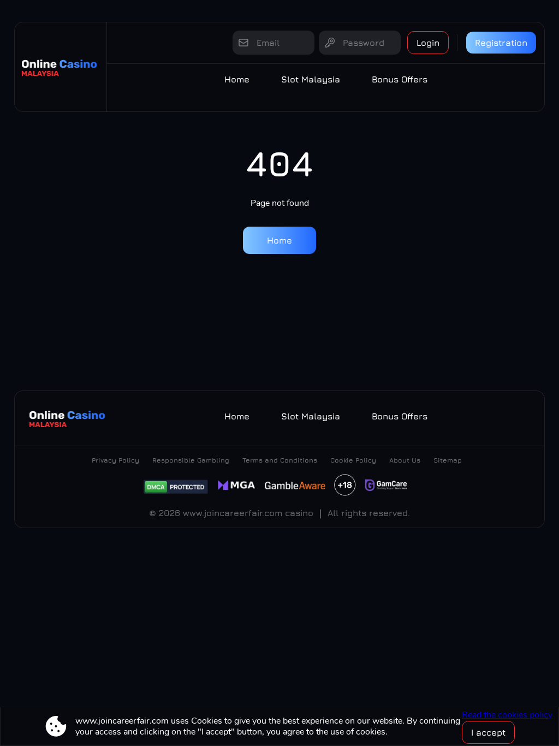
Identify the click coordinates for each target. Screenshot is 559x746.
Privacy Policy (115, 460)
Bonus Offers (399, 79)
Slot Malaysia (310, 79)
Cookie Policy (353, 460)
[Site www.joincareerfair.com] (60, 67)
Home (236, 79)
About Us (404, 460)
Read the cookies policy (507, 715)
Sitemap (447, 460)
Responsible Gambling (190, 460)
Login (428, 43)
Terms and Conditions (279, 460)
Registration (501, 43)
